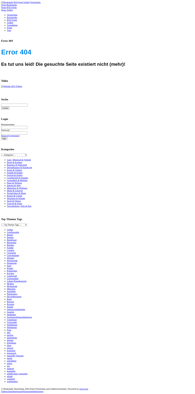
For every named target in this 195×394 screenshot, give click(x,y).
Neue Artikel (7, 10)
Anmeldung (12, 25)
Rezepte (10, 304)
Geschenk (11, 253)
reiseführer (11, 361)
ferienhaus (11, 343)
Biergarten (11, 242)
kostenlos (11, 350)
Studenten (11, 314)
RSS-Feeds (12, 20)
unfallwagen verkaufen (17, 374)
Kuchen (10, 273)
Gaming (10, 250)
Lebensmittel (12, 278)
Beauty (10, 235)
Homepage (12, 263)
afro (8, 332)
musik (9, 358)
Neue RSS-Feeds (9, 7)
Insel (9, 266)
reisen (9, 363)
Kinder (10, 268)
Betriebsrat (12, 240)
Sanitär (10, 307)
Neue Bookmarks (9, 5)
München (11, 289)
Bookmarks (12, 17)
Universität (12, 322)
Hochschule (12, 260)
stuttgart (10, 368)
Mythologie (12, 286)
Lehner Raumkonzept (16, 281)
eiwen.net (83, 389)
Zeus (9, 330)
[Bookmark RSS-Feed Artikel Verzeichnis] (21, 2)
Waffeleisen (12, 325)
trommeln (11, 371)
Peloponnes (12, 294)
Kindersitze (12, 271)
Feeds (9, 28)
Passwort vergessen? (10, 135)
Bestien (10, 237)
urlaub (10, 376)
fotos (9, 345)
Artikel (10, 22)
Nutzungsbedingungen (33, 391)
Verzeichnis (12, 15)
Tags (9, 30)
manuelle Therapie (15, 356)
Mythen (10, 284)
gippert (10, 348)
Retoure (10, 302)
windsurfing (12, 381)
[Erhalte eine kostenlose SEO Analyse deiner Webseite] (11, 86)
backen (10, 335)
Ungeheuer (12, 320)
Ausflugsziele (13, 232)
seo (8, 366)
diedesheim (12, 338)
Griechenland (13, 255)
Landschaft (12, 276)
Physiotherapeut (14, 296)
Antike (10, 230)
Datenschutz (6, 391)
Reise (9, 299)
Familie (10, 248)
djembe (10, 340)
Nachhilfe (11, 291)
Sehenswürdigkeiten (16, 309)
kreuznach (11, 353)
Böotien (10, 245)
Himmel (10, 258)
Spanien (10, 312)
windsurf (11, 379)
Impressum (18, 391)
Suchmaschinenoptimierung (19, 317)
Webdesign (12, 327)
